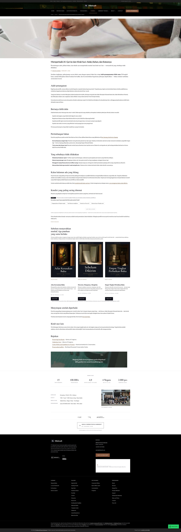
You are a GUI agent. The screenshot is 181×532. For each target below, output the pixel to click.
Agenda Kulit (74, 483)
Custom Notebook (72, 10)
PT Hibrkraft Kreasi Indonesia (41, 530)
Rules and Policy (115, 498)
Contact (85, 1)
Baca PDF (54, 298)
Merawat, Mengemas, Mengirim (87, 285)
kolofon (84, 524)
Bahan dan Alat (74, 515)
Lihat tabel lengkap (90, 209)
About (54, 1)
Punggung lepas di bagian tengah (58, 203)
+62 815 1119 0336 (100, 446)
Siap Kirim (73, 488)
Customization (95, 488)
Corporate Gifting (96, 483)
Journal (92, 10)
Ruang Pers (114, 488)
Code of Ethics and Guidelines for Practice (63, 344)
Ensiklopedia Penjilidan (76, 503)
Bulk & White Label (96, 485)
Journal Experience (75, 512)
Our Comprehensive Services (66, 1)
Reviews (58, 1)
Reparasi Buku (60, 10)
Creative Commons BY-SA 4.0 (96, 523)
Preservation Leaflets (58, 347)
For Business (83, 10)
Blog (56, 14)
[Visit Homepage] (90, 5)
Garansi (113, 493)
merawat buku (86, 316)
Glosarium (73, 498)
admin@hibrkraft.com (100, 450)
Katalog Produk (74, 485)
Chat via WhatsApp (102, 455)
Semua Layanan (54, 490)
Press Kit (114, 503)
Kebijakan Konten (108, 523)
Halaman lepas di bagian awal (97, 203)
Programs (94, 490)
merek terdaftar (113, 524)
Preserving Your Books (58, 339)
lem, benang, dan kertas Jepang (109, 137)
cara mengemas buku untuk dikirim (118, 183)
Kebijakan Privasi (117, 523)
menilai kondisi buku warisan (82, 183)
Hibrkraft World (80, 1)
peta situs (58, 524)
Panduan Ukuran (75, 490)
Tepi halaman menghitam (72, 203)
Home (51, 1)
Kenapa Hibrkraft (116, 490)
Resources (73, 500)
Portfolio (74, 1)
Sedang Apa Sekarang (117, 495)
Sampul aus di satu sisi (84, 203)
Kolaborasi (73, 510)
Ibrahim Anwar (56, 70)
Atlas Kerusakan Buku (58, 285)
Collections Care (56, 342)
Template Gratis (74, 508)
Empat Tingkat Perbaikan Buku (115, 285)
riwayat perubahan (99, 524)
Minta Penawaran (132, 10)
